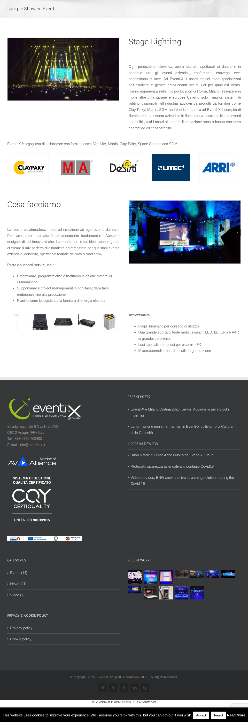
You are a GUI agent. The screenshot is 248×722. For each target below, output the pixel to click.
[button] (132, 232)
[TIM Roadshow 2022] (197, 592)
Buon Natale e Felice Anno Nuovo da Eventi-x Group (172, 455)
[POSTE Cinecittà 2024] (135, 589)
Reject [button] (218, 715)
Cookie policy (20, 639)
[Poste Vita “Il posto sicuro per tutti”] (212, 574)
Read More (236, 715)
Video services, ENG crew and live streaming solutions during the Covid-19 (182, 480)
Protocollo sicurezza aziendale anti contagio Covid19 (172, 466)
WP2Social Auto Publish (106, 701)
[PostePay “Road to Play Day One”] (197, 574)
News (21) (18, 584)
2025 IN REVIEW (144, 444)
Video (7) (17, 595)
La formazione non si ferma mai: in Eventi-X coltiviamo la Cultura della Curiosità (181, 429)
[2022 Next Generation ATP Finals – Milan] (181, 592)
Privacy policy (21, 628)
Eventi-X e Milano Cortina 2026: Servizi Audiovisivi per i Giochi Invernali (180, 412)
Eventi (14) (18, 573)
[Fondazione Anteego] (166, 577)
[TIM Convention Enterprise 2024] (228, 574)
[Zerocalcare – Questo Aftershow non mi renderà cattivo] (150, 592)
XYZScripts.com (146, 701)
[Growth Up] (150, 577)
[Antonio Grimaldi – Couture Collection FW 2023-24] (166, 592)
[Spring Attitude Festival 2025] (135, 577)
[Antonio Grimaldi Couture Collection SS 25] (181, 574)
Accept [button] (201, 715)
